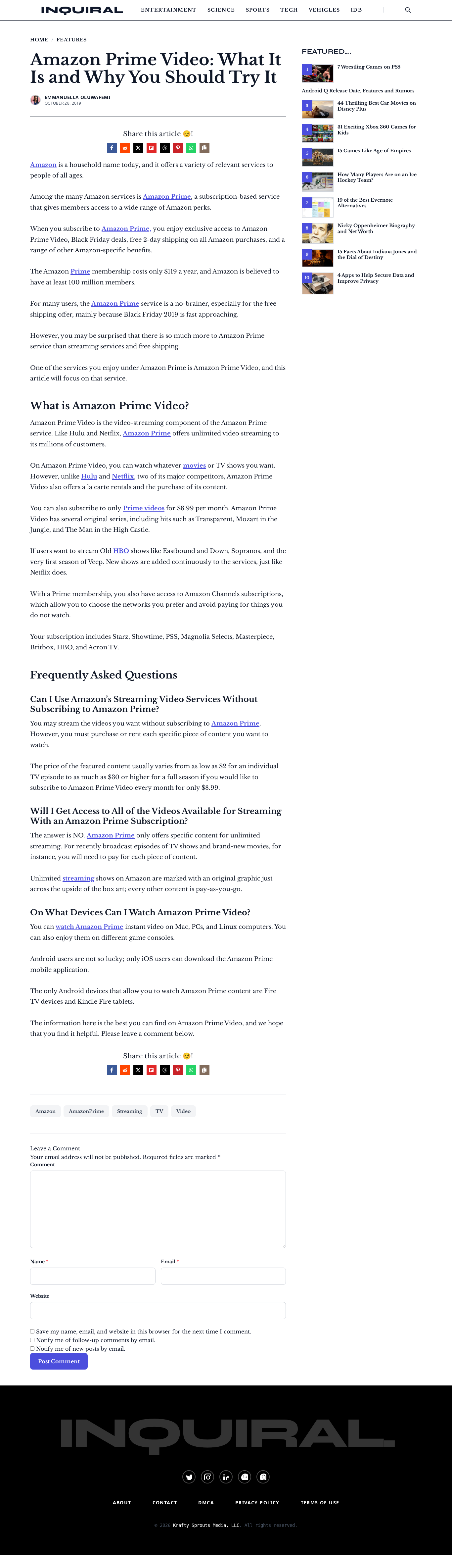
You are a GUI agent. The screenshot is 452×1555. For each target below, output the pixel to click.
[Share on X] (138, 148)
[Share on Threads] (165, 148)
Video (183, 1111)
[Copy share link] (204, 148)
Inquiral (82, 10)
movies (194, 465)
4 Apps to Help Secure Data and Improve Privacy (376, 278)
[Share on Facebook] (112, 148)
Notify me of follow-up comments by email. (95, 1340)
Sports (258, 10)
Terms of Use (320, 1502)
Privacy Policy (257, 1502)
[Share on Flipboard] (152, 148)
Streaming (129, 1111)
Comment (42, 1165)
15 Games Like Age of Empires (374, 151)
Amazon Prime (167, 196)
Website (39, 1296)
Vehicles (324, 10)
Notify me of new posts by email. (80, 1348)
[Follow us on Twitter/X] (189, 1476)
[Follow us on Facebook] (244, 1476)
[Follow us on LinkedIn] (226, 1476)
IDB (356, 10)
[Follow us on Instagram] (207, 1476)
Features (72, 40)
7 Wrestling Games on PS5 (369, 67)
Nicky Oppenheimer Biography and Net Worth (376, 228)
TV (159, 1111)
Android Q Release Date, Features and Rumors (358, 91)
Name (39, 1262)
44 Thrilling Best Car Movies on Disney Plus (377, 106)
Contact (165, 1502)
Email (170, 1262)
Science (221, 10)
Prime (80, 271)
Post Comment (59, 1361)
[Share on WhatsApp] (191, 148)
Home (39, 40)
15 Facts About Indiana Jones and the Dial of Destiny (377, 255)
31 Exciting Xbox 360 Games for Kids (377, 130)
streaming (78, 878)
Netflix (123, 476)
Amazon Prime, (126, 228)
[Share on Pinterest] (178, 148)
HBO (121, 551)
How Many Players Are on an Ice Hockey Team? (377, 177)
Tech (289, 10)
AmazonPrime (86, 1111)
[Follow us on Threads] (263, 1476)
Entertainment (169, 10)
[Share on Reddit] (125, 148)
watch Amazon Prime (89, 926)
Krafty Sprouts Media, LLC (206, 1525)
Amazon (43, 165)
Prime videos (143, 508)
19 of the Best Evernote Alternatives (365, 203)
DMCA (206, 1502)
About (122, 1502)
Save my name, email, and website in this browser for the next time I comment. (143, 1331)
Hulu (89, 476)
